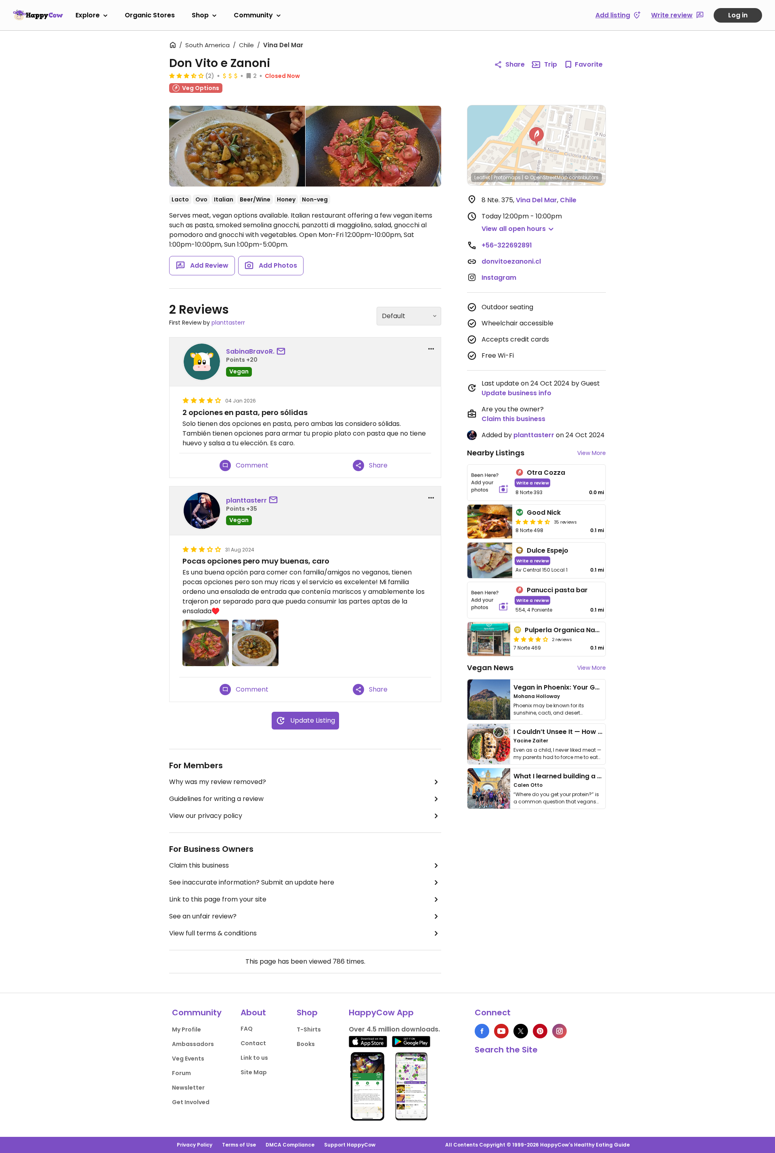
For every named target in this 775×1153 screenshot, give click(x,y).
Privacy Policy (194, 1144)
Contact (253, 1043)
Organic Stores (150, 15)
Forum (181, 1073)
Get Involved (190, 1102)
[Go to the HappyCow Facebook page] (482, 1031)
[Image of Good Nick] (489, 522)
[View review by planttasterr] (201, 510)
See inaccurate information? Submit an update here (251, 882)
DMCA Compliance (290, 1144)
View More (591, 453)
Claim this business (199, 865)
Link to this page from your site (217, 899)
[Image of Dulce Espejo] (489, 561)
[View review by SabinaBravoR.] (201, 361)
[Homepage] (38, 15)
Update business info (516, 393)
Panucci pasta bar (557, 590)
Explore (87, 15)
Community (253, 15)
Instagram (499, 277)
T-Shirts (309, 1029)
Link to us (254, 1058)
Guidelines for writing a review (216, 798)
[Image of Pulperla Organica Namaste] (488, 639)
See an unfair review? (203, 916)
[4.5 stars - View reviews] (533, 521)
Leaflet (482, 177)
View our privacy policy (205, 815)
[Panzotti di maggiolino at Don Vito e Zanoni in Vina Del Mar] (374, 146)
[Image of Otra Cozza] (489, 483)
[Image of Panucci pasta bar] (489, 600)
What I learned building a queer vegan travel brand (597, 776)
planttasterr (228, 323)
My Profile (186, 1029)
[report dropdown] (431, 349)
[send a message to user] (282, 351)
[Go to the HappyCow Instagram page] (559, 1031)
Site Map (254, 1072)
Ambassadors (193, 1044)
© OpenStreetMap (546, 177)
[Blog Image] (488, 699)
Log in (738, 15)
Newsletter (188, 1088)
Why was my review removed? (217, 781)
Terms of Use (239, 1144)
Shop (200, 15)
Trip (550, 64)
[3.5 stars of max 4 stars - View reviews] (186, 75)
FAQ (247, 1029)
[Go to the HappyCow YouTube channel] (501, 1031)
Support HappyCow (349, 1144)
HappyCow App (381, 1012)
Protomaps (507, 177)
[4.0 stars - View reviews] (531, 639)
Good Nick (544, 512)
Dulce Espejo (547, 550)
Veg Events (188, 1058)
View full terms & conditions (213, 933)
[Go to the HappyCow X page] (520, 1031)
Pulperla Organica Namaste (570, 630)
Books (306, 1044)
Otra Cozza (546, 472)
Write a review (532, 483)
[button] (536, 136)
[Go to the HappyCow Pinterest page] (540, 1031)
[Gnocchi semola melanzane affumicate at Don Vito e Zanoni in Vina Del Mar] (237, 146)
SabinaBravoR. (250, 351)
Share (515, 64)
